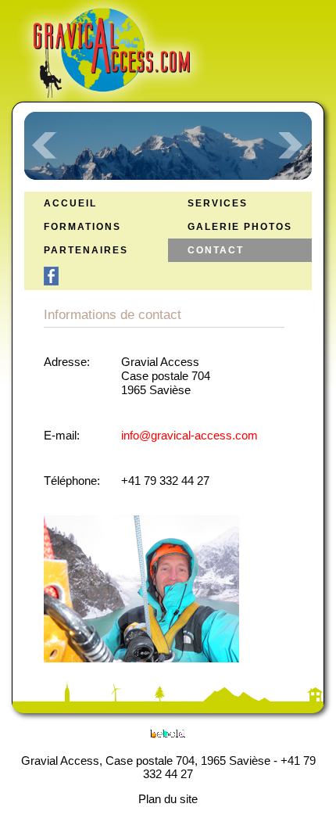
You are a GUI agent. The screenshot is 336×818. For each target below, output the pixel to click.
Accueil (70, 204)
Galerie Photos (240, 227)
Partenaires (86, 251)
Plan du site (168, 798)
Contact (216, 251)
